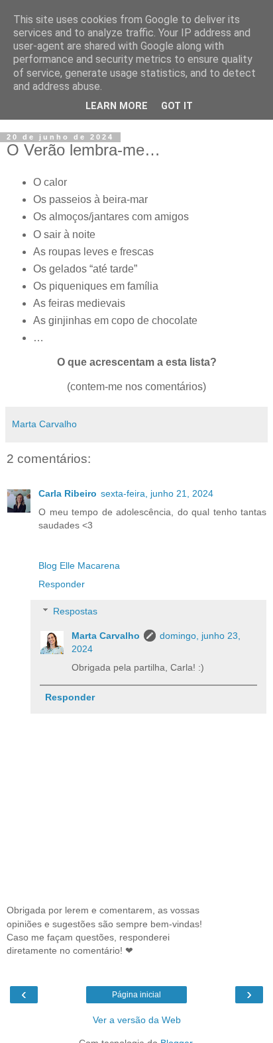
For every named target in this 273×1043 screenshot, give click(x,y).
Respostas (75, 611)
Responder (61, 584)
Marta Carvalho (106, 635)
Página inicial (136, 994)
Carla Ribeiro (67, 493)
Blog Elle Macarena (79, 565)
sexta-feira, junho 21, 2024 (157, 493)
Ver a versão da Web (137, 1020)
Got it (177, 106)
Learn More (116, 106)
